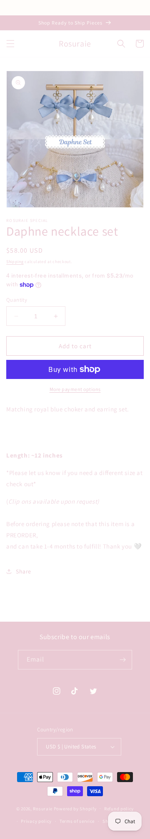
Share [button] (23, 571)
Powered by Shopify (75, 808)
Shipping (15, 261)
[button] (10, 43)
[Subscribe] (122, 659)
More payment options (75, 389)
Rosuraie (42, 808)
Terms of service (77, 821)
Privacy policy (36, 821)
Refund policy (119, 809)
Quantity (16, 299)
